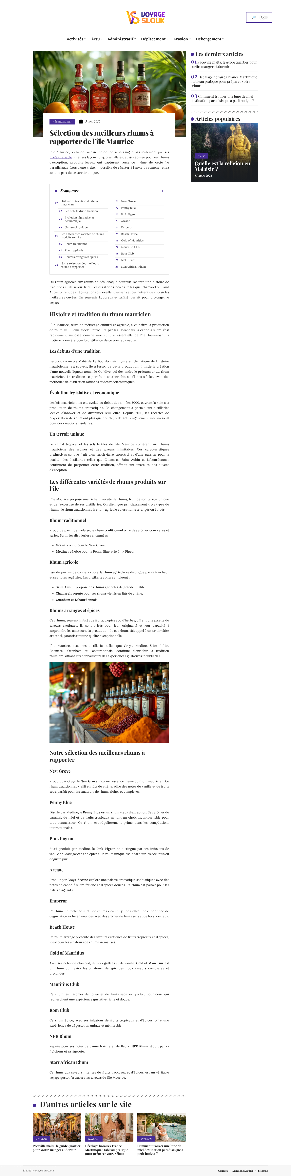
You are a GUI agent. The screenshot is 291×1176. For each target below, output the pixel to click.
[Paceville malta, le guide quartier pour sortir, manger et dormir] (57, 1127)
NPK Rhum (128, 260)
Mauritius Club (130, 247)
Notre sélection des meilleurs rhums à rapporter (80, 265)
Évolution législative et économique (79, 219)
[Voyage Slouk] (145, 17)
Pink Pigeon (129, 214)
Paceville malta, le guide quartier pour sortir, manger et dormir (56, 1148)
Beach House (129, 234)
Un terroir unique (76, 227)
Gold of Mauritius (132, 240)
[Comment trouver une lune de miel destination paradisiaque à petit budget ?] (161, 1127)
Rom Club (127, 253)
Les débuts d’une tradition (81, 211)
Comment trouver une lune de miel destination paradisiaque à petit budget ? (160, 1149)
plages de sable (60, 157)
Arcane (125, 221)
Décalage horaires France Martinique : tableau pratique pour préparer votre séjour (106, 1149)
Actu (201, 155)
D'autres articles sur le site (86, 1104)
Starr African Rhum (133, 266)
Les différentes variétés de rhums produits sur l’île (82, 235)
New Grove (128, 201)
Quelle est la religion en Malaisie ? (222, 166)
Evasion (41, 1138)
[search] (253, 17)
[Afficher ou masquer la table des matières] (121, 191)
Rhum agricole (74, 250)
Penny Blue (128, 208)
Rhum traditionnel (76, 244)
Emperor (127, 227)
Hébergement (62, 121)
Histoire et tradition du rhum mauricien (79, 202)
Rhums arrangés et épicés (81, 257)
